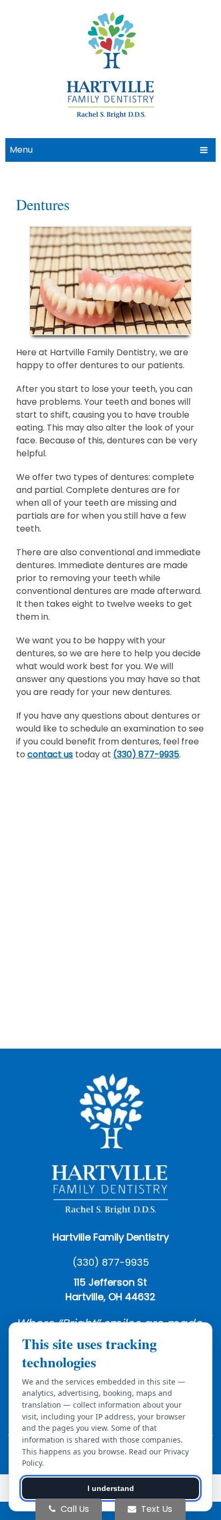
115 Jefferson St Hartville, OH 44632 (110, 1289)
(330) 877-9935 (146, 754)
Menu (21, 150)
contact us (50, 754)
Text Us (155, 1509)
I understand (110, 1488)
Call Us (73, 1509)
